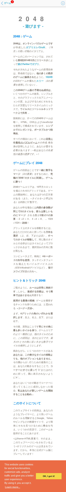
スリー (40, 80)
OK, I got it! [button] (49, 476)
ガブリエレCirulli (35, 47)
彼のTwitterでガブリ (28, 64)
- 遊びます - (33, 26)
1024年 (49, 77)
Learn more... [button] (12, 487)
